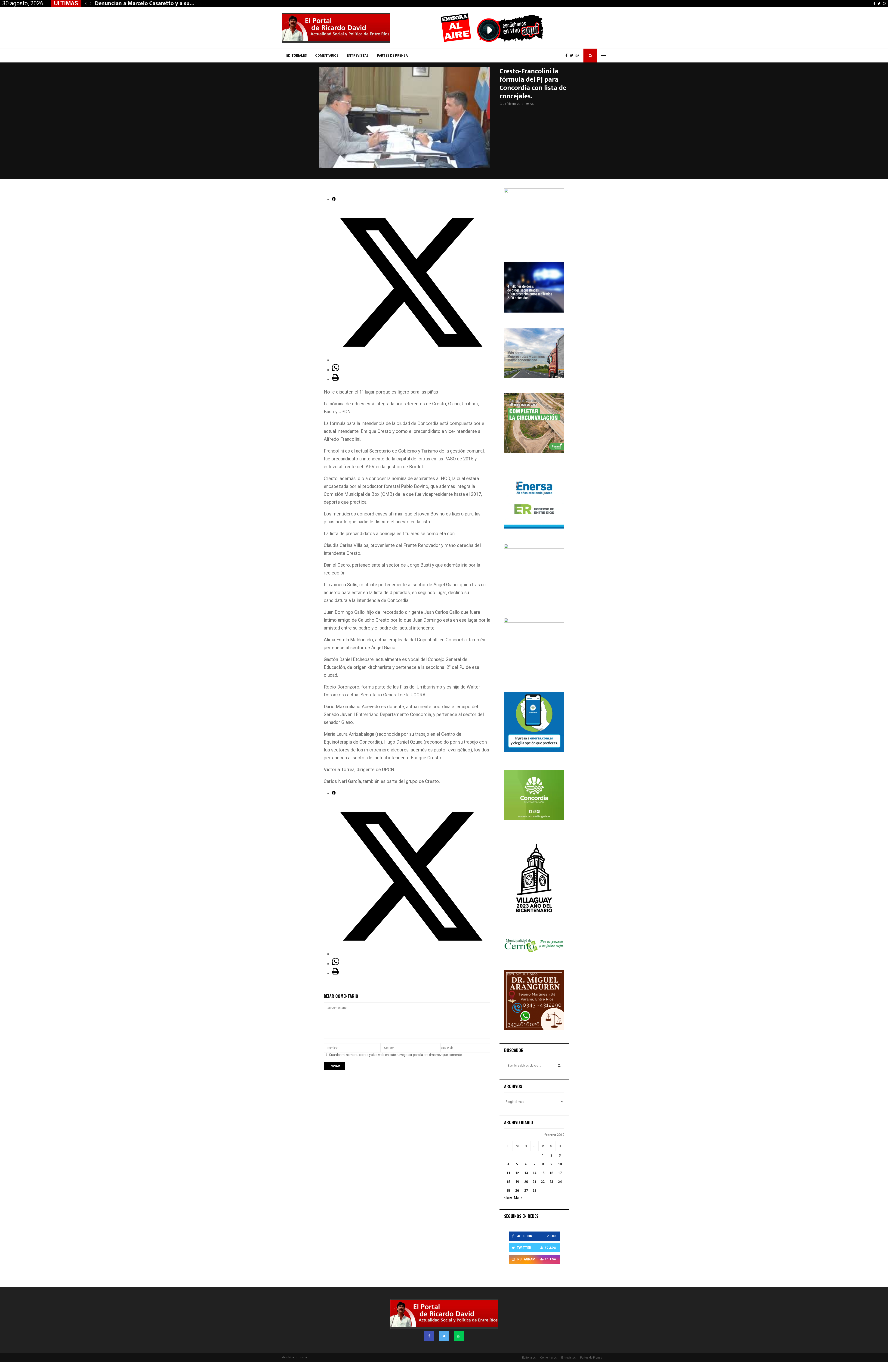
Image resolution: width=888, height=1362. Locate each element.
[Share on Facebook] (334, 199)
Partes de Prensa (392, 55)
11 (508, 1173)
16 (551, 1173)
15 (543, 1173)
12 (517, 1173)
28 (534, 1190)
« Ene (508, 1197)
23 (551, 1182)
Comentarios (327, 55)
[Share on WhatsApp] (335, 369)
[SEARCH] (559, 1065)
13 (526, 1173)
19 (517, 1182)
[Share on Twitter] (411, 360)
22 (543, 1182)
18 (508, 1182)
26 (517, 1190)
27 (526, 1190)
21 (534, 1182)
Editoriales (296, 55)
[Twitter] (573, 55)
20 (526, 1182)
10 (560, 1164)
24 (560, 1182)
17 (560, 1173)
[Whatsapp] (578, 55)
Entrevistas (358, 55)
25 (508, 1190)
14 (534, 1173)
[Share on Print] (335, 379)
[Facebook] (567, 55)
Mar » (518, 1197)
